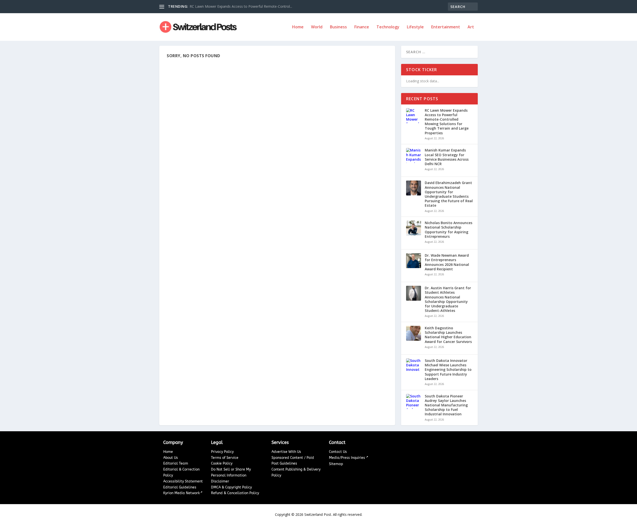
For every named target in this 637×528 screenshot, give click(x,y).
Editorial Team (175, 463)
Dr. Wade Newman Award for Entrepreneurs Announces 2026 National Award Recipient (447, 262)
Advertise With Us (286, 452)
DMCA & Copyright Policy (231, 487)
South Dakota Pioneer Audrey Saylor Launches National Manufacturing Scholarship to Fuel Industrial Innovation (446, 405)
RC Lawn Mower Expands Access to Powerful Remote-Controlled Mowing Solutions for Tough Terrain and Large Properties (447, 121)
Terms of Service (224, 458)
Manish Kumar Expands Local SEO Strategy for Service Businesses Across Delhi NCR (447, 157)
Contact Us (338, 452)
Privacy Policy (222, 452)
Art (471, 27)
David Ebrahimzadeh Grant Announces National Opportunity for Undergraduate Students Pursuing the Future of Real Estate (449, 194)
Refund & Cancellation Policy (235, 493)
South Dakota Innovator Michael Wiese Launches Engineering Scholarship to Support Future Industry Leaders (448, 369)
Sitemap (336, 464)
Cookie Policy (221, 463)
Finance (361, 27)
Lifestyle (415, 27)
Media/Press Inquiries (347, 458)
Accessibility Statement (183, 481)
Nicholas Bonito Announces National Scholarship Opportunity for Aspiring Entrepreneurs (448, 230)
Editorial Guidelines (179, 487)
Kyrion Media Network (181, 493)
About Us (170, 458)
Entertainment (445, 27)
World (316, 27)
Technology (387, 27)
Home (298, 27)
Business (338, 27)
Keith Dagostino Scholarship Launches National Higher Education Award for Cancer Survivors (448, 335)
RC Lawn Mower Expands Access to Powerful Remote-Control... (241, 6)
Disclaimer (220, 481)
